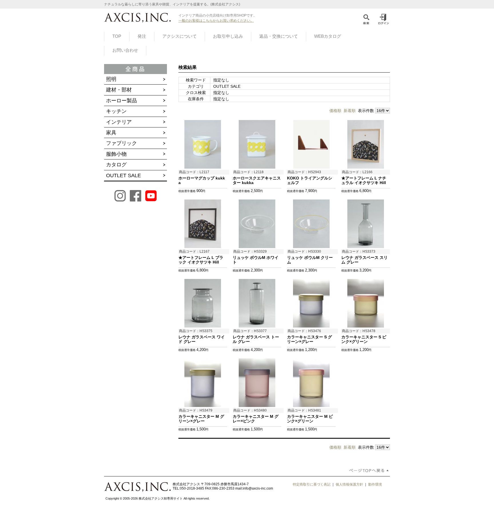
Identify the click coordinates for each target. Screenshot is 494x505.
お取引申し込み (228, 36)
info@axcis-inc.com (258, 488)
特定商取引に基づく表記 (311, 484)
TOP (116, 36)
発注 (142, 36)
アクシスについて (179, 36)
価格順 (335, 110)
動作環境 (375, 484)
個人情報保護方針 (349, 484)
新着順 (350, 110)
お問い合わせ (125, 50)
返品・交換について (278, 36)
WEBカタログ (327, 36)
